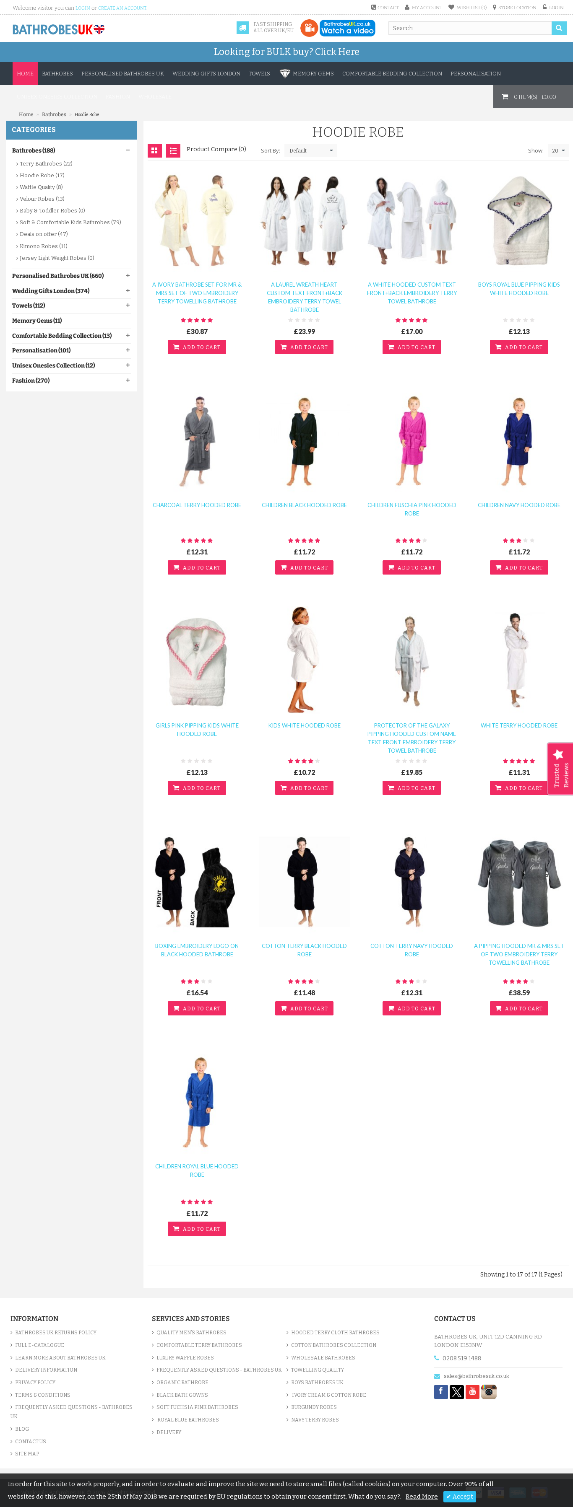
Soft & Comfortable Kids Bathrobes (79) (70, 222)
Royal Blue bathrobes (187, 1420)
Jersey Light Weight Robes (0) (57, 258)
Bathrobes (54, 114)
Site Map (27, 1454)
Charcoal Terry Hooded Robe (197, 505)
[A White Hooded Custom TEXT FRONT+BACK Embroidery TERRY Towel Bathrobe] (412, 220)
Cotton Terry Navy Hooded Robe (411, 950)
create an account (122, 8)
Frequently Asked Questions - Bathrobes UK (71, 1411)
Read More (422, 1496)
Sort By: (270, 150)
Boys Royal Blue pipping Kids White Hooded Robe (519, 288)
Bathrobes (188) (33, 150)
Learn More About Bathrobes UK (60, 1358)
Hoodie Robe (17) (42, 175)
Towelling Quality (317, 1370)
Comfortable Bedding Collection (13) (62, 335)
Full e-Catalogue (39, 1345)
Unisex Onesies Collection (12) (53, 365)
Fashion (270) (30, 380)
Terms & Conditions (42, 1395)
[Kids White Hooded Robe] (304, 661)
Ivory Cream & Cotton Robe (328, 1395)
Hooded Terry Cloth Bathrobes (335, 1333)
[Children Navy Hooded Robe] (519, 441)
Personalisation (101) (41, 350)
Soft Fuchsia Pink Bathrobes (197, 1407)
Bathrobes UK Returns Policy (55, 1333)
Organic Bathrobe (182, 1382)
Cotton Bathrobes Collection (333, 1345)
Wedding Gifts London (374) (50, 291)
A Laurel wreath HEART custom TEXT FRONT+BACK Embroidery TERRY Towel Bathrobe (304, 297)
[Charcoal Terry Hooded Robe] (197, 441)
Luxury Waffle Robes (185, 1358)
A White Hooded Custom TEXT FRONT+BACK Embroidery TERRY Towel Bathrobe (412, 293)
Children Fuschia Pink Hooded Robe (411, 509)
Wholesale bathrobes (323, 1358)
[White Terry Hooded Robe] (519, 661)
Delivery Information (46, 1370)
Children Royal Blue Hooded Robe (197, 1170)
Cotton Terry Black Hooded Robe (304, 950)
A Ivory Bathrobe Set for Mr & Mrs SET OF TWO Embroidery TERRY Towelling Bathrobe (197, 293)
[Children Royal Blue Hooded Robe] (197, 1102)
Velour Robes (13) (42, 199)
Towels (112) (28, 305)
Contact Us (30, 1442)
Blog (22, 1429)
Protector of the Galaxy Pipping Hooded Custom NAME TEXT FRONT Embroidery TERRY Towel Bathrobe (411, 738)
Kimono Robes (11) (44, 246)
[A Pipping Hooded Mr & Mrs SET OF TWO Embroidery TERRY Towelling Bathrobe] (519, 882)
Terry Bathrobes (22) (46, 164)
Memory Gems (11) (37, 320)
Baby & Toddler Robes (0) (52, 210)
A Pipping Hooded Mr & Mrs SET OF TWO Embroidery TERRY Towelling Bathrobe (519, 954)
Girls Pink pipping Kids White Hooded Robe (197, 729)
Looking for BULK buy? (286, 51)
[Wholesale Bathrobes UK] (59, 30)
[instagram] (489, 1391)
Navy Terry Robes (315, 1420)
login (83, 8)
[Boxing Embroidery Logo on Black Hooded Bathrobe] (197, 882)
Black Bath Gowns (182, 1395)
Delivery (168, 1432)
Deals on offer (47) (44, 234)
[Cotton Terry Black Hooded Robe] (304, 882)
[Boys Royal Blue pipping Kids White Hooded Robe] (519, 220)
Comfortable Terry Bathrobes (199, 1345)
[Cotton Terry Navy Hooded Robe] (412, 882)
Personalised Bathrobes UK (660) (58, 276)
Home (25, 73)
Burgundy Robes (314, 1407)
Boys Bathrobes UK (317, 1382)
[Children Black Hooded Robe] (304, 441)
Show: (536, 150)
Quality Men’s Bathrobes (191, 1333)
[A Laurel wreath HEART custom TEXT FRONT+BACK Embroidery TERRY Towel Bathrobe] (304, 220)
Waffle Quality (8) (41, 187)
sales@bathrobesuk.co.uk (476, 1376)
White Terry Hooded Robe (519, 725)
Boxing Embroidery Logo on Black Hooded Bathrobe (197, 950)
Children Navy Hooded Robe (519, 505)
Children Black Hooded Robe (304, 505)
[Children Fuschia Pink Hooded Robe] (412, 441)
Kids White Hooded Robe (304, 725)
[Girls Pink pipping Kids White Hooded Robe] (197, 661)
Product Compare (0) (216, 149)
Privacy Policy (35, 1382)
